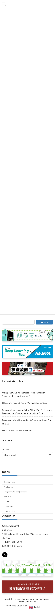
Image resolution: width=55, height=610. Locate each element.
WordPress (18, 605)
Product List (8, 487)
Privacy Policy (9, 511)
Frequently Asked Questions (15, 492)
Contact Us (8, 506)
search (44, 322)
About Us (7, 497)
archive (5, 449)
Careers (7, 501)
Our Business (9, 482)
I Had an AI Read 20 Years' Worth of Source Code (24, 403)
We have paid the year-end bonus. (17, 430)
